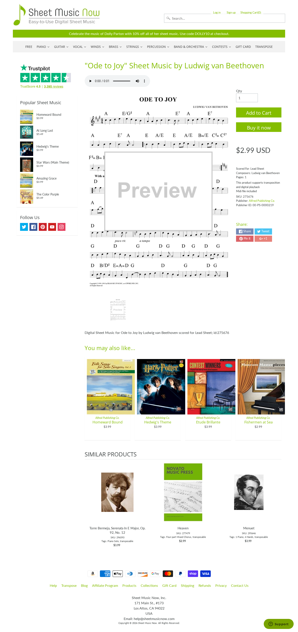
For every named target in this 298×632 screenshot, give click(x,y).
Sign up (231, 12)
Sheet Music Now (147, 623)
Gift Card (169, 585)
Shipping (187, 585)
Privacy (221, 585)
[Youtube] (52, 227)
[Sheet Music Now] (56, 14)
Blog (84, 585)
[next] (277, 506)
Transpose (69, 585)
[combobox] (224, 18)
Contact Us (239, 585)
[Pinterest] (43, 227)
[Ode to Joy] (118, 310)
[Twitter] (24, 227)
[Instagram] (61, 227)
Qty (239, 91)
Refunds (205, 585)
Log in (217, 12)
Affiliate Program (105, 585)
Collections (149, 585)
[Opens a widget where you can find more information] (279, 624)
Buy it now (259, 127)
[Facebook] (33, 227)
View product (117, 496)
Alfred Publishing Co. (262, 200)
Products (129, 585)
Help (53, 585)
